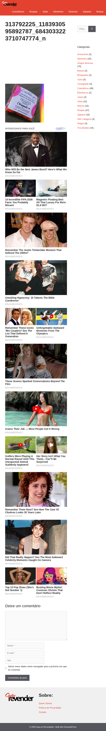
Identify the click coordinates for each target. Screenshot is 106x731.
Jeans (80, 97)
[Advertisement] (36, 65)
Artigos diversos (85, 63)
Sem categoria (84, 119)
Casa (79, 79)
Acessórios (82, 54)
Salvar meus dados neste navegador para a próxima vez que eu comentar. (37, 668)
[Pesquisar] (92, 29)
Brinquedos (82, 75)
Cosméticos (18, 11)
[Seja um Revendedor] (9, 4)
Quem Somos (45, 703)
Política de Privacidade (50, 708)
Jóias (45, 11)
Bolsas (99, 11)
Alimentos (58, 11)
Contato (42, 712)
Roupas (33, 11)
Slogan (80, 123)
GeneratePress (70, 727)
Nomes (80, 106)
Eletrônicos (82, 92)
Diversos (73, 11)
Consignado (83, 84)
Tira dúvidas (83, 128)
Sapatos (87, 11)
